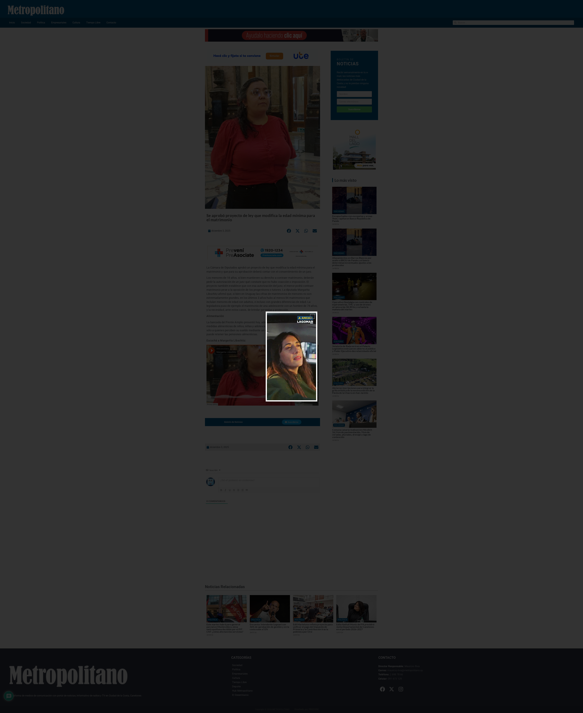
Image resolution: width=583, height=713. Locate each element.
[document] (291, 356)
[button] (312, 316)
